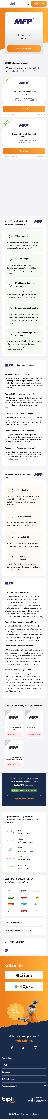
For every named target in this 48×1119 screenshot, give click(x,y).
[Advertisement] (24, 188)
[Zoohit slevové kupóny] (11, 897)
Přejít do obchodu (24, 48)
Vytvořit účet (39, 4)
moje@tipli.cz (24, 1040)
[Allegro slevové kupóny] (11, 891)
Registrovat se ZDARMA (24, 799)
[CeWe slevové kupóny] (24, 911)
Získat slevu (24, 109)
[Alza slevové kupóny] (11, 911)
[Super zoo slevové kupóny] (37, 897)
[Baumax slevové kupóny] (11, 904)
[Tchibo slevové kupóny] (37, 891)
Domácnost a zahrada (13, 931)
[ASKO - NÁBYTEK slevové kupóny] (24, 897)
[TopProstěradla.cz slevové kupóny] (37, 904)
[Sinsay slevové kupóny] (24, 891)
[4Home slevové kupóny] (24, 904)
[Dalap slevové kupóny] (37, 911)
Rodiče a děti (27, 931)
